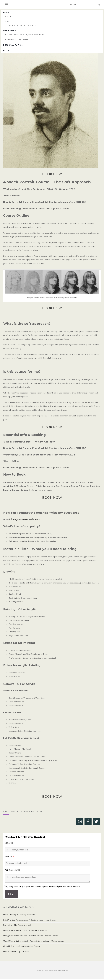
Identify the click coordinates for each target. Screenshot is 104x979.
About (8, 21)
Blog (6, 50)
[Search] (99, 5)
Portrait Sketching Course (16, 40)
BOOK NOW (52, 174)
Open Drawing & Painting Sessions (19, 914)
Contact (8, 16)
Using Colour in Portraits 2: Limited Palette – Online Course (30, 935)
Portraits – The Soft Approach (17, 925)
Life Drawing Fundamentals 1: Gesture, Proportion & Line (29, 920)
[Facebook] (88, 821)
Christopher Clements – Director (22, 25)
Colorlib (47, 971)
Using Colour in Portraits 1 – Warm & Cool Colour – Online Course (33, 941)
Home (6, 12)
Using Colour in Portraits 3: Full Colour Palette (25, 930)
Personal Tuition (13, 45)
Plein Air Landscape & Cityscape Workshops (24, 34)
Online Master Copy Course (16, 951)
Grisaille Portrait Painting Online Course (21, 946)
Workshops (10, 31)
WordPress (64, 971)
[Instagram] (79, 821)
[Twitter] (96, 821)
